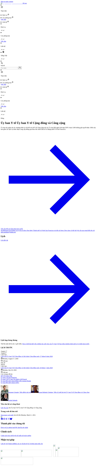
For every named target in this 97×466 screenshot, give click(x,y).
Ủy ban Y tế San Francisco (9, 377)
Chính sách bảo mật (7, 435)
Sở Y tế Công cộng (6, 376)
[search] (20, 67)
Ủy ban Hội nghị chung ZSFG (10, 382)
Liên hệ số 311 (27, 444)
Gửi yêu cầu (4, 408)
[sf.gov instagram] (4, 419)
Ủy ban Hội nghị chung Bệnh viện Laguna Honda (16, 381)
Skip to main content (7, 1)
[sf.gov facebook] (2, 419)
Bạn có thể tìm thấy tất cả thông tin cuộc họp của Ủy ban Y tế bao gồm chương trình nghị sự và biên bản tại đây (55, 344)
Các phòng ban (10, 427)
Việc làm (3, 19)
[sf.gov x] (9, 419)
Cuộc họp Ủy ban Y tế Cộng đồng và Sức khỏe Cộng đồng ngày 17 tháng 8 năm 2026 (27, 356)
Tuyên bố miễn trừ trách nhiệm (22, 435)
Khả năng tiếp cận (37, 444)
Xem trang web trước (7, 415)
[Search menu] (48, 62)
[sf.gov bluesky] (11, 419)
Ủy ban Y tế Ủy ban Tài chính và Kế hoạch (14, 379)
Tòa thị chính (24, 427)
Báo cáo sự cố (18, 444)
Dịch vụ (3, 427)
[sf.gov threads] (6, 419)
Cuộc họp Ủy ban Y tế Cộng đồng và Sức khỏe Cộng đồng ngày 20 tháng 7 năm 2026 (27, 368)
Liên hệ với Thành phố (7, 444)
